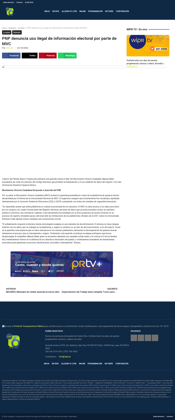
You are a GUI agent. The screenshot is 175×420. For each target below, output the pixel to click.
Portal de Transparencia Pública (29, 326)
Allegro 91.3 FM (69, 11)
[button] (170, 11)
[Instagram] (141, 338)
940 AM (82, 11)
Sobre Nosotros (8, 2)
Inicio (47, 11)
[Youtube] (155, 338)
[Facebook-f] (134, 338)
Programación (95, 11)
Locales (21, 28)
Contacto (19, 2)
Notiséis (109, 11)
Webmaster (73, 416)
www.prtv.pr (132, 66)
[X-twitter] (148, 338)
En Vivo (55, 11)
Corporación (122, 11)
